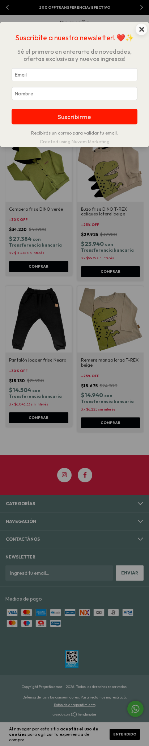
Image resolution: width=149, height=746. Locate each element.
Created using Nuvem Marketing (75, 141)
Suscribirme (74, 116)
